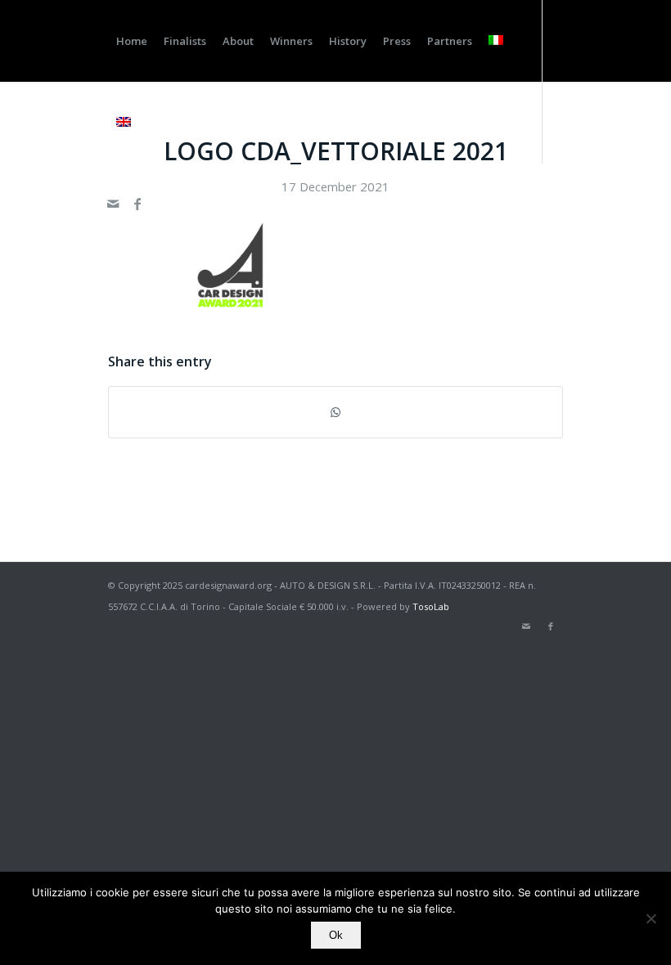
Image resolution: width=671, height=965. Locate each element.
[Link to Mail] (113, 203)
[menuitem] (131, 41)
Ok (336, 935)
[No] (650, 918)
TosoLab (430, 606)
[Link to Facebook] (137, 203)
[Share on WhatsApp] (335, 412)
